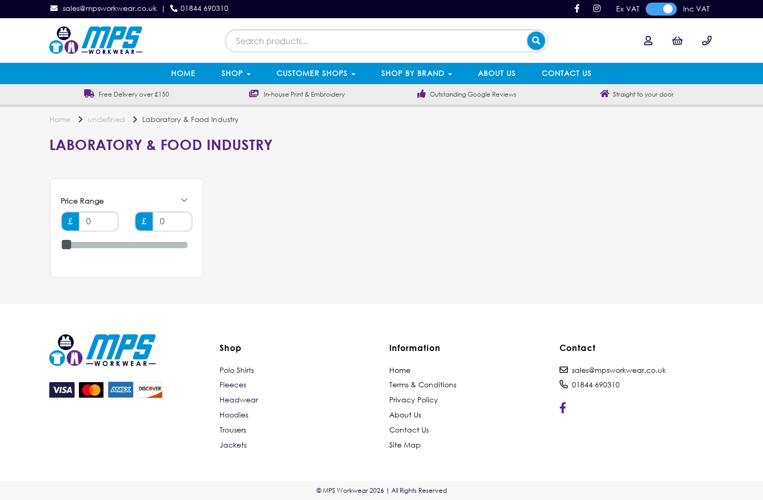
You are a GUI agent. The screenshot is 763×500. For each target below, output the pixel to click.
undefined (106, 119)
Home (183, 73)
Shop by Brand (414, 73)
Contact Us (567, 73)
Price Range (82, 201)
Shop (234, 73)
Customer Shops (313, 73)
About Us (497, 73)
